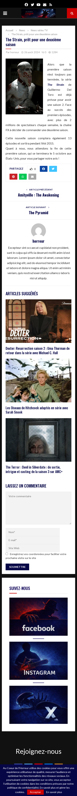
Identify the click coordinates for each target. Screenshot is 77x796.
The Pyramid (38, 212)
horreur (14, 52)
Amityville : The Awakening (38, 195)
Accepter (35, 792)
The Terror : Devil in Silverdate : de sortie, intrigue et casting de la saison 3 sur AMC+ (34, 469)
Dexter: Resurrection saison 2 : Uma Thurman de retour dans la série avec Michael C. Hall (38, 350)
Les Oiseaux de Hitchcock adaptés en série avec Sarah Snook (37, 409)
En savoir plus (54, 792)
